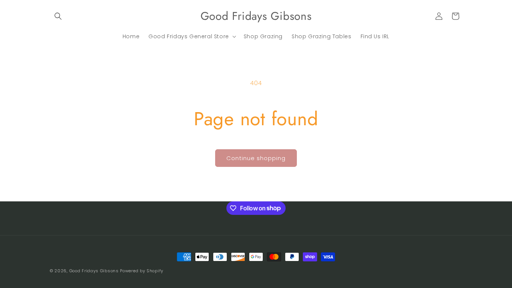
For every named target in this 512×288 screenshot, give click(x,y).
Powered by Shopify (141, 271)
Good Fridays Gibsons (94, 271)
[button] (58, 16)
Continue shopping (256, 158)
